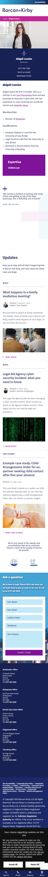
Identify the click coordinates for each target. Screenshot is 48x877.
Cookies (15, 785)
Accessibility (40, 2)
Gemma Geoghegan (25, 391)
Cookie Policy (25, 785)
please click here (24, 857)
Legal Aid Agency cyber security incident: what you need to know (21, 378)
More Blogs (11, 357)
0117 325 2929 (14, 591)
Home (5, 19)
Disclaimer (19, 787)
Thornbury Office (9, 750)
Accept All (13, 864)
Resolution (20, 119)
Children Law (14, 168)
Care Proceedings (24, 95)
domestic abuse (21, 105)
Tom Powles (22, 305)
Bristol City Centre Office (13, 710)
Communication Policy (25, 784)
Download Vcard (24, 76)
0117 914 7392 (24, 68)
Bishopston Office (10, 690)
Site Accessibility (9, 784)
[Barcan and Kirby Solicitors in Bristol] (17, 10)
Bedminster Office (10, 670)
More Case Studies (14, 533)
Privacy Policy (21, 789)
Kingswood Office (10, 730)
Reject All (35, 864)
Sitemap (22, 791)
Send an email (24, 72)
